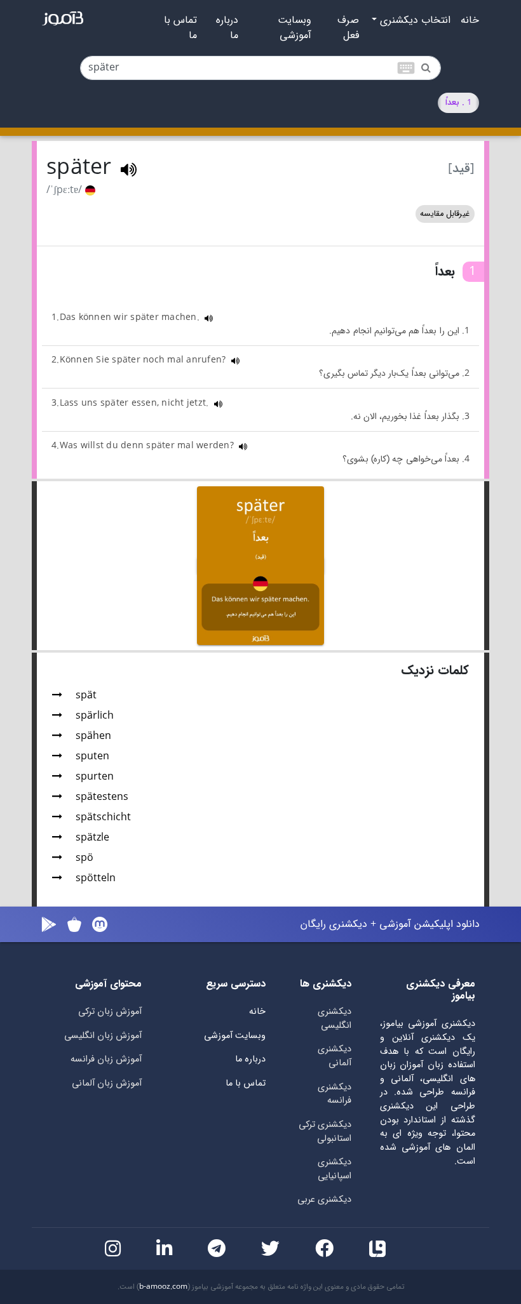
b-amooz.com (163, 1287)
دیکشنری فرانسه (334, 1094)
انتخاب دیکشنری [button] (413, 20)
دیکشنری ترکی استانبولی (325, 1131)
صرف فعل (348, 28)
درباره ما (227, 28)
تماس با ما (180, 28)
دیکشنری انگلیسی (334, 1018)
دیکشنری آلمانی (334, 1056)
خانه (470, 20)
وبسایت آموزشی (294, 28)
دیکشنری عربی (324, 1199)
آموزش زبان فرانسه (106, 1059)
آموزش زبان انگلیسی (103, 1035)
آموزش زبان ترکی (110, 1011)
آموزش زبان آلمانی (107, 1083)
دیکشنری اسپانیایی (334, 1169)
